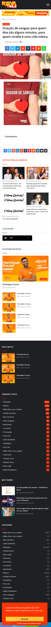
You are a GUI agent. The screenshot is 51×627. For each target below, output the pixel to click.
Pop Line (6, 447)
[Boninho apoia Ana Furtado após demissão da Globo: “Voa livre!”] (37, 173)
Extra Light (7, 466)
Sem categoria (8, 421)
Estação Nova (8, 462)
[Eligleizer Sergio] (9, 317)
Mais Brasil (7, 424)
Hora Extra (7, 455)
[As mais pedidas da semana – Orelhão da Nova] (8, 490)
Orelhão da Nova (9, 413)
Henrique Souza (10, 284)
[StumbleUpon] (23, 48)
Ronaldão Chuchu (24, 293)
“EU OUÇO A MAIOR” (10, 219)
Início (6, 19)
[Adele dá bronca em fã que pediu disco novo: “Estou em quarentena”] (37, 199)
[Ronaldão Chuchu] (9, 296)
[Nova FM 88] (9, 4)
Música (6, 406)
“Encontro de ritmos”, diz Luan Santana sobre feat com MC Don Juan (11, 186)
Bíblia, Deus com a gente (12, 451)
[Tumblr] (28, 48)
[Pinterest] (33, 48)
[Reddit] (38, 48)
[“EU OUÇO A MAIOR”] (13, 204)
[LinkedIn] (17, 48)
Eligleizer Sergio (23, 314)
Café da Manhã (9, 440)
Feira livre (7, 436)
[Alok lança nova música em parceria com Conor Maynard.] (8, 501)
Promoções (7, 432)
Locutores (7, 428)
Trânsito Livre (8, 458)
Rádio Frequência (9, 470)
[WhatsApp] (43, 48)
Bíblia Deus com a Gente (12, 409)
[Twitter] (12, 48)
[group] (25, 13)
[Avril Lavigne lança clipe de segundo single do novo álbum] (8, 511)
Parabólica (7, 443)
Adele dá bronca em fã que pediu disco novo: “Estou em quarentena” (37, 211)
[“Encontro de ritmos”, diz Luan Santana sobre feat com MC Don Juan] (13, 173)
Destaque (13, 19)
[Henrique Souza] (9, 328)
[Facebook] (7, 48)
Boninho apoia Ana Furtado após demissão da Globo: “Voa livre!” (36, 186)
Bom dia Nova (8, 417)
